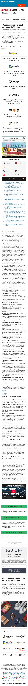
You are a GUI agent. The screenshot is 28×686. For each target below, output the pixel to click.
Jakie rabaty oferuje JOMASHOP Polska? (13, 185)
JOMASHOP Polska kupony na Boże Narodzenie (15, 216)
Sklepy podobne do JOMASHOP (11, 210)
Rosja (15, 680)
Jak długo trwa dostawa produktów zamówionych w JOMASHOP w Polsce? (13, 188)
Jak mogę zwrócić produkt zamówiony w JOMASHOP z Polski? (13, 197)
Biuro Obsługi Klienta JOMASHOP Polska (13, 192)
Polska (23, 672)
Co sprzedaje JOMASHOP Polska (12, 182)
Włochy (5, 674)
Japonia (6, 677)
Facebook (4, 391)
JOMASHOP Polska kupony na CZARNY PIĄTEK (15, 211)
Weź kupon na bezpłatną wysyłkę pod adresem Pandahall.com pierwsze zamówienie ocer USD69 (14, 130)
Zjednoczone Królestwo (15, 672)
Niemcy (5, 673)
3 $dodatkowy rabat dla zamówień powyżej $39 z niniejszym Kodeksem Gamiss (14, 101)
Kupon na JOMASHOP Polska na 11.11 (13, 212)
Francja (23, 673)
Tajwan (22, 677)
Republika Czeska (12, 674)
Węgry (5, 680)
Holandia (11, 673)
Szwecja (10, 680)
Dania (24, 678)
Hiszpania (6, 672)
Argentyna (12, 676)
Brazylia (23, 676)
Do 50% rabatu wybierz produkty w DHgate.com (14, 59)
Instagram (4, 393)
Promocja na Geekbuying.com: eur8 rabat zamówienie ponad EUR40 (14, 73)
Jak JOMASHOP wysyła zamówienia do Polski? (14, 183)
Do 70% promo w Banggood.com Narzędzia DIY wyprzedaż (14, 116)
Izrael (13, 678)
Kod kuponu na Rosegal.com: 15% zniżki (14, 87)
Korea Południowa (14, 677)
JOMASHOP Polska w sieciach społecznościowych (11, 202)
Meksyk (19, 674)
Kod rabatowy (22, 680)
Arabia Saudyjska (6, 678)
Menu (22, 5)
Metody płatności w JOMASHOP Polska (13, 186)
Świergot (4, 390)
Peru (18, 676)
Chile (24, 674)
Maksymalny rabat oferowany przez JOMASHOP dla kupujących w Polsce (15, 205)
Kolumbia (6, 676)
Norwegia (19, 678)
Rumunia (17, 673)
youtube (4, 394)
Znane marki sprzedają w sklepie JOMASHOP (14, 220)
